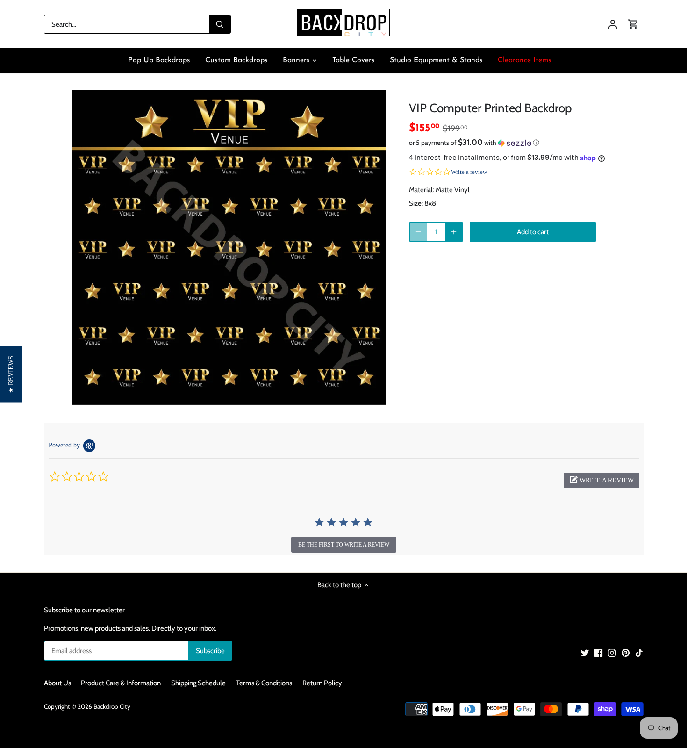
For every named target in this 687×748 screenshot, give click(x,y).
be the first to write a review (343, 544)
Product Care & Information (121, 683)
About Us (57, 683)
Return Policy (322, 683)
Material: (421, 190)
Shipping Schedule (198, 683)
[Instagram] (612, 652)
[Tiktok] (639, 652)
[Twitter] (585, 652)
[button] (512, 142)
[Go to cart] (633, 24)
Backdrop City (111, 706)
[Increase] (454, 232)
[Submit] (219, 24)
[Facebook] (598, 652)
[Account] (612, 24)
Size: (416, 203)
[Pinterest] (626, 652)
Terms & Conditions (264, 683)
